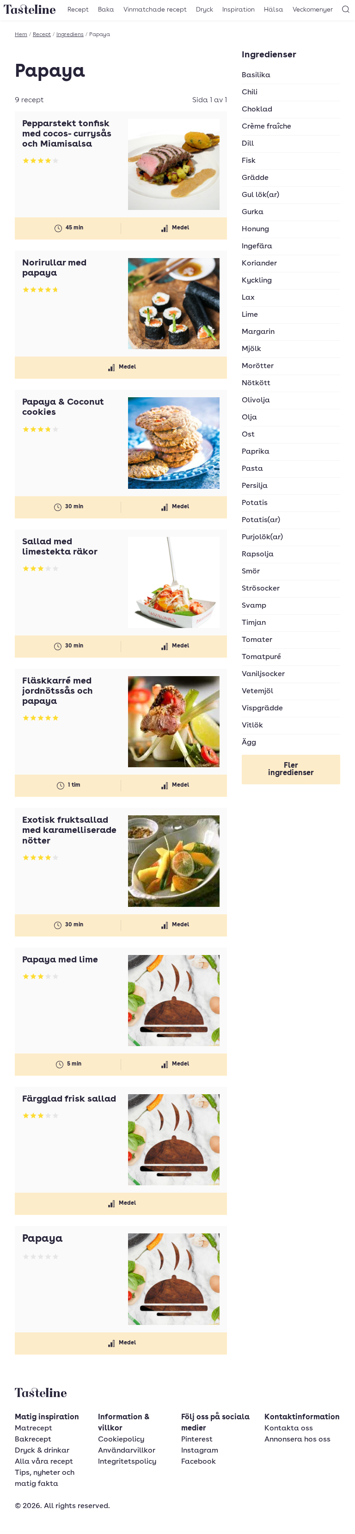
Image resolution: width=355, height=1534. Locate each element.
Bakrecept (33, 1439)
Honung (255, 229)
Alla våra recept (44, 1462)
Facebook (198, 1462)
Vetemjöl (257, 691)
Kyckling (257, 280)
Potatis (255, 503)
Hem (21, 34)
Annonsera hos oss (297, 1439)
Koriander (259, 263)
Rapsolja (258, 554)
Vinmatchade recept (155, 9)
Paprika (255, 452)
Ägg (249, 742)
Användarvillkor (126, 1450)
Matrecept (33, 1428)
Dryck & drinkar (42, 1450)
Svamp (254, 606)
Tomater (257, 640)
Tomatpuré (261, 657)
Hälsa (273, 9)
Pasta (252, 469)
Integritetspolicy (127, 1462)
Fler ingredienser (291, 769)
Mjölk (251, 349)
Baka (106, 9)
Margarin (258, 332)
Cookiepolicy (121, 1439)
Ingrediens (70, 34)
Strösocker (261, 588)
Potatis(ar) (261, 520)
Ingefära (257, 246)
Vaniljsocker (263, 674)
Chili (249, 92)
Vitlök (252, 725)
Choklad (257, 109)
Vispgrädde (262, 708)
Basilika (256, 75)
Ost (248, 434)
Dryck (204, 9)
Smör (251, 571)
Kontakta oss (288, 1428)
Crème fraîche (266, 126)
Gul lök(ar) (260, 195)
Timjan (254, 623)
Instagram (199, 1450)
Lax (248, 298)
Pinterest (197, 1439)
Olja (249, 417)
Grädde (255, 178)
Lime (250, 315)
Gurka (252, 212)
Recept (78, 9)
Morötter (258, 366)
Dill (248, 144)
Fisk (249, 161)
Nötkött (256, 383)
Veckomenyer (313, 9)
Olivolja (256, 400)
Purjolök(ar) (262, 537)
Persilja (255, 486)
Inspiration (238, 9)
